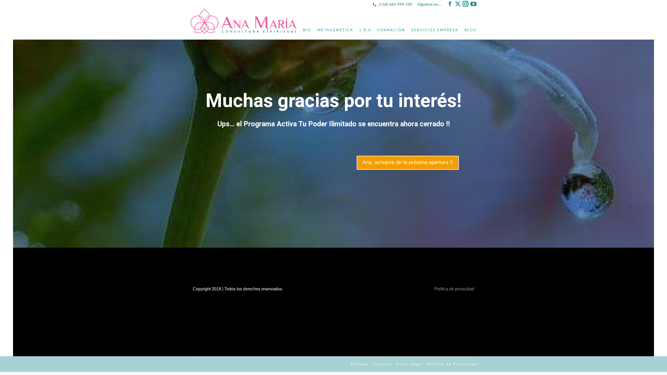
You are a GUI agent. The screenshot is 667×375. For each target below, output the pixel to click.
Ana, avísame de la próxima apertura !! (407, 162)
